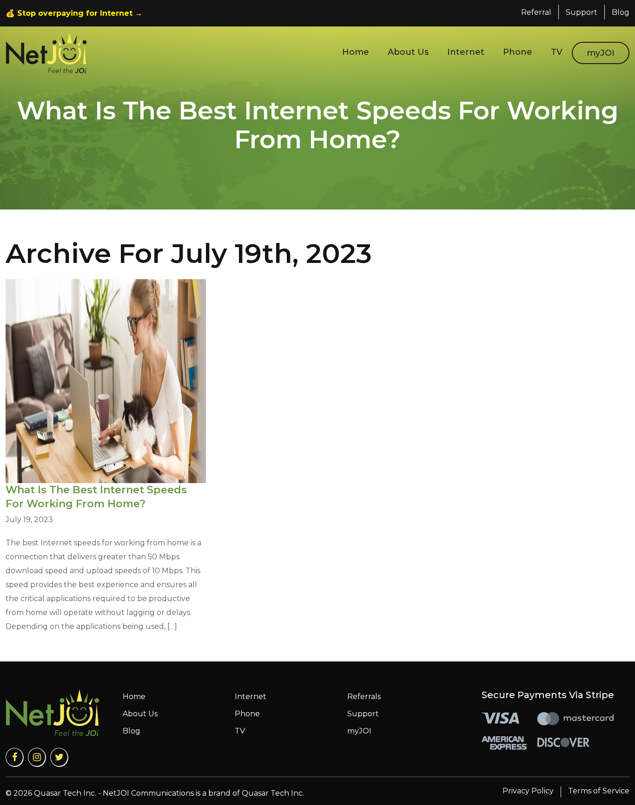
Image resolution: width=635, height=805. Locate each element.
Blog (620, 12)
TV (556, 52)
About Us (408, 52)
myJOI (601, 53)
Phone (517, 52)
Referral (536, 12)
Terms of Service (598, 790)
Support (581, 12)
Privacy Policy (528, 790)
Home (355, 52)
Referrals (364, 696)
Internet (465, 52)
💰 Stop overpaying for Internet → (74, 13)
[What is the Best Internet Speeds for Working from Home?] (106, 381)
